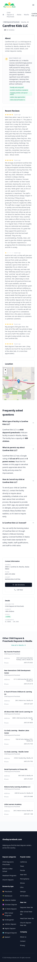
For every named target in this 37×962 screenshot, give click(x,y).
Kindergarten (8, 920)
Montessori (7, 896)
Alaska (19, 15)
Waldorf (6, 937)
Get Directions (20, 585)
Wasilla (26, 15)
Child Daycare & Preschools (10, 15)
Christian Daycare (9, 904)
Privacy (22, 945)
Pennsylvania (24, 879)
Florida (22, 870)
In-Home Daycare (9, 909)
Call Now (20, 590)
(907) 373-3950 (10, 574)
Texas (22, 866)
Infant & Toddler (9, 900)
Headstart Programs (9, 875)
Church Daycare (7, 880)
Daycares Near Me (26, 907)
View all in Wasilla (17, 645)
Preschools (7, 891)
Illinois (22, 883)
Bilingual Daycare (9, 933)
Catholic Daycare (9, 924)
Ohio (21, 887)
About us (23, 937)
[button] (18, 381)
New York (23, 875)
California (23, 862)
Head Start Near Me (27, 918)
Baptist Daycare (8, 928)
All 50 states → (25, 896)
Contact (22, 941)
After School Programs (7, 914)
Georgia (23, 891)
